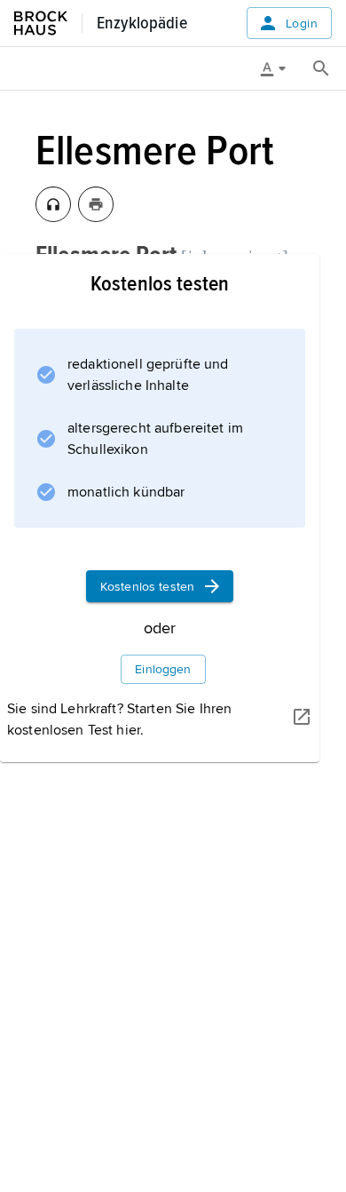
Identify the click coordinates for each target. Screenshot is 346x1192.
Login (302, 23)
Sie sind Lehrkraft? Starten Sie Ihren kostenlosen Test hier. (119, 719)
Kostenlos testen (147, 586)
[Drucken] (96, 204)
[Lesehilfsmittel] (279, 68)
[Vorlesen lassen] (53, 204)
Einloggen (163, 669)
